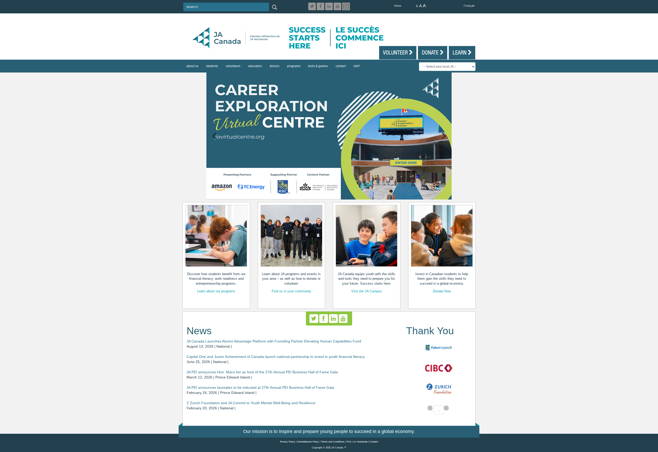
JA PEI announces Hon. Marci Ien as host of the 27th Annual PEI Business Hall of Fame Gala (262, 372)
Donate (431, 52)
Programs (293, 66)
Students (212, 66)
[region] (329, 136)
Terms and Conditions (332, 441)
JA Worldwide (360, 441)
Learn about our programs (216, 291)
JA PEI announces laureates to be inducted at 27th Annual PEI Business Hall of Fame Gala (260, 387)
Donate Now (442, 291)
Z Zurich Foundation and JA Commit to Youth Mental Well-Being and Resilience (251, 403)
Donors (274, 66)
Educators (255, 66)
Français (469, 5)
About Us (192, 66)
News (397, 5)
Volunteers (233, 66)
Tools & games (318, 66)
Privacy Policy (287, 441)
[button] (214, 136)
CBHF (356, 66)
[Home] (331, 38)
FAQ (348, 441)
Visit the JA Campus (366, 291)
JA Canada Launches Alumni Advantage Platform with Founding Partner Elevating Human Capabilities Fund (274, 341)
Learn (460, 52)
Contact (341, 66)
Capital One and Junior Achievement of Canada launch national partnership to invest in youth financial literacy (276, 357)
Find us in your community (291, 291)
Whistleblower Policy (308, 441)
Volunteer (396, 52)
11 (446, 408)
